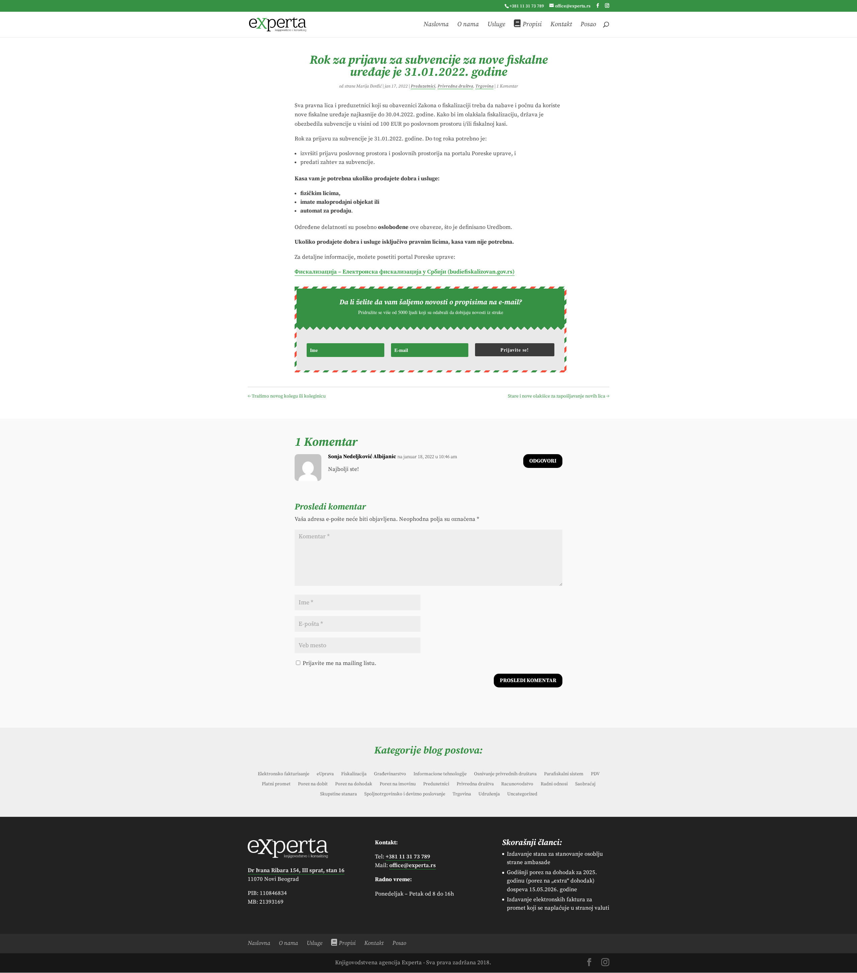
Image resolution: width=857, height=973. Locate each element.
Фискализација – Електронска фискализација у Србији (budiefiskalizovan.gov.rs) (405, 272)
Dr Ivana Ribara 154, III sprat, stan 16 (296, 870)
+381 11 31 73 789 (527, 6)
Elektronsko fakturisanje (283, 774)
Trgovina (484, 86)
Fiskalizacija (354, 774)
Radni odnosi (554, 784)
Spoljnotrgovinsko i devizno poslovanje (404, 794)
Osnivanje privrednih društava (505, 774)
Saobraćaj (585, 784)
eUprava (325, 774)
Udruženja (489, 794)
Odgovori (542, 461)
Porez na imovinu (398, 784)
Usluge (496, 25)
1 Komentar (507, 86)
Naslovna (436, 25)
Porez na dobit (313, 784)
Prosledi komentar (528, 680)
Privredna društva (455, 86)
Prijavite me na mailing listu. (338, 663)
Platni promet (276, 784)
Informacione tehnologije (440, 774)
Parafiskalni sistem (563, 774)
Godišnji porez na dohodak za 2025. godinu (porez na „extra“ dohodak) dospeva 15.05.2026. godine (552, 881)
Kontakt (561, 25)
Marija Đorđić (369, 86)
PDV (595, 774)
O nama (468, 25)
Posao (588, 25)
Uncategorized (522, 794)
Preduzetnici (423, 86)
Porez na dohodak (353, 784)
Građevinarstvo (390, 774)
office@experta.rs (412, 865)
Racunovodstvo (517, 784)
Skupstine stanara (338, 794)
